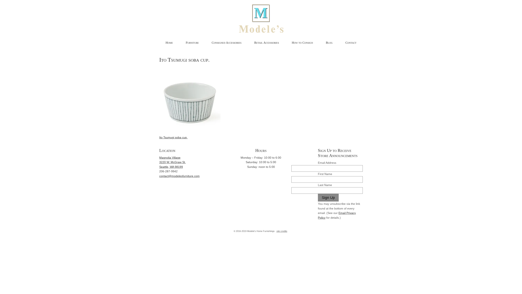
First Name (325, 174)
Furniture (192, 42)
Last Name (325, 185)
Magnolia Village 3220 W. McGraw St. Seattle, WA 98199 (172, 162)
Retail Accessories (266, 42)
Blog (329, 42)
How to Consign (302, 42)
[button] (189, 95)
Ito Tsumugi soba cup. (173, 137)
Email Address (327, 162)
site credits (281, 231)
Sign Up (328, 198)
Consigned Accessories (226, 42)
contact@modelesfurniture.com (179, 176)
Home (169, 42)
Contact (350, 42)
